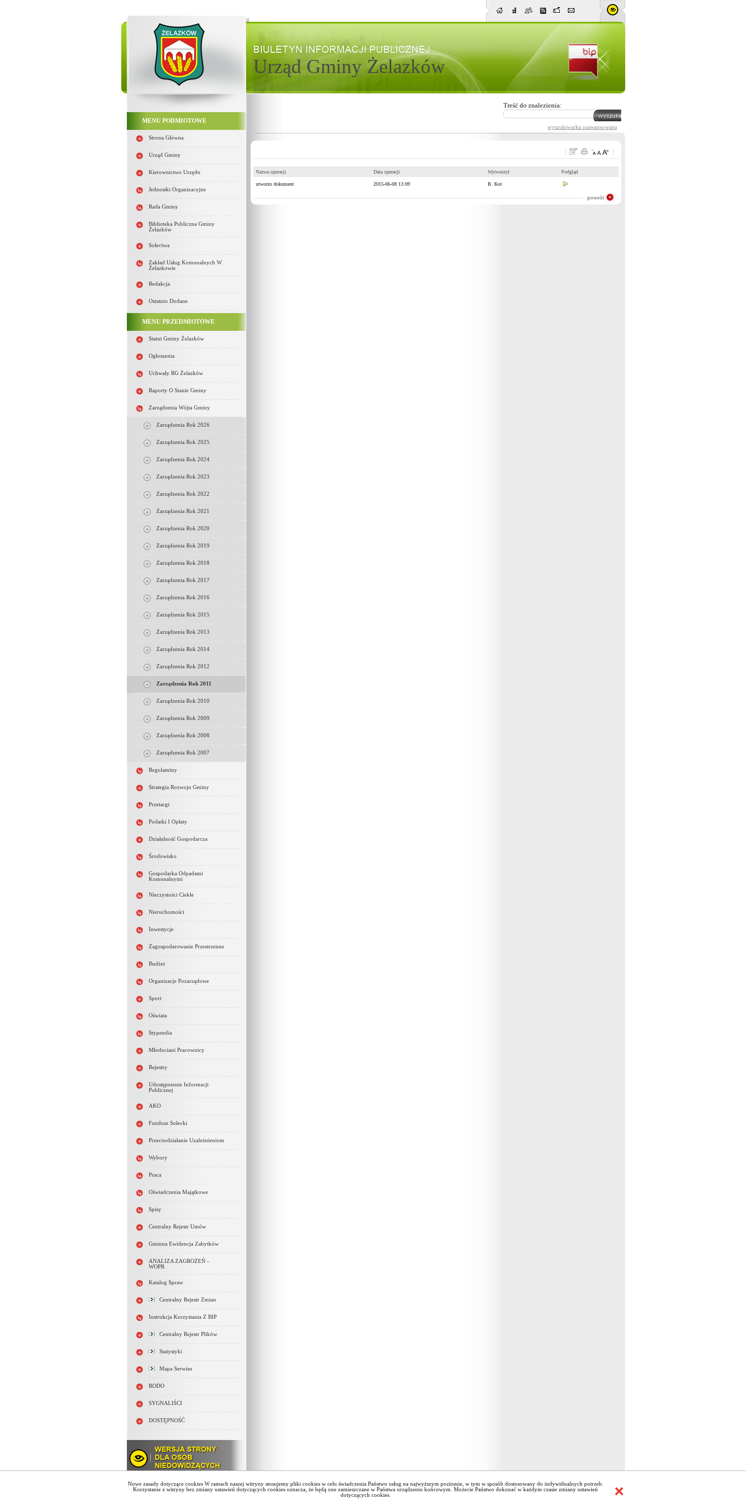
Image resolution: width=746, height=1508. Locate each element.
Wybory (158, 1157)
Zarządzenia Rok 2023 (183, 476)
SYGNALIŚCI (165, 1403)
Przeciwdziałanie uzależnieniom (186, 1140)
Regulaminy (163, 770)
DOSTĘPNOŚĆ (167, 1420)
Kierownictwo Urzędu (174, 172)
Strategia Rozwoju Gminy (179, 787)
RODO (156, 1386)
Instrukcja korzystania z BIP (183, 1317)
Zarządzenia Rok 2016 (183, 597)
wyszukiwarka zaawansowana (582, 127)
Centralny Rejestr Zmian (185, 1300)
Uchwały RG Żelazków (176, 373)
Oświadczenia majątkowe (178, 1192)
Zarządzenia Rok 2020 (183, 528)
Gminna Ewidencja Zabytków (184, 1244)
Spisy (155, 1209)
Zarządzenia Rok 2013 (183, 632)
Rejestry (158, 1067)
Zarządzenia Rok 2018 (183, 563)
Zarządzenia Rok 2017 (183, 580)
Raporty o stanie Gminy (178, 390)
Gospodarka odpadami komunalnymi (176, 876)
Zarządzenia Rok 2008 (183, 735)
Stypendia (160, 1033)
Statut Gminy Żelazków (176, 338)
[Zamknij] (619, 1491)
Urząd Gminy (165, 155)
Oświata (158, 1015)
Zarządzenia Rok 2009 (183, 718)
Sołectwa (159, 245)
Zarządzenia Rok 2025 (183, 442)
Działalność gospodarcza (178, 839)
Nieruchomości (166, 912)
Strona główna (166, 138)
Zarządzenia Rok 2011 (184, 684)
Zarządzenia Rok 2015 (183, 615)
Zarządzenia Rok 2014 (183, 649)
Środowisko (163, 856)
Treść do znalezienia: (532, 105)
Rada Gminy (163, 207)
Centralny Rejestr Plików (186, 1334)
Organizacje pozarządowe (179, 981)
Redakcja (159, 284)
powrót (595, 197)
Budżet (157, 964)
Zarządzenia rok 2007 (183, 753)
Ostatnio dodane (168, 301)
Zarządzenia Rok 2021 (183, 511)
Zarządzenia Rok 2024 (183, 459)
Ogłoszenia (162, 356)
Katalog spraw (166, 1282)
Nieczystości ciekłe (171, 895)
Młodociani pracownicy (177, 1050)
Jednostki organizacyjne (177, 189)
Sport (155, 998)
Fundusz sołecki (168, 1123)
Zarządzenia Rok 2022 (183, 494)
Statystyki (168, 1351)
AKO (155, 1106)
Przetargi (159, 804)
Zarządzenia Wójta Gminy (179, 407)
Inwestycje (161, 929)
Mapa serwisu (173, 1369)
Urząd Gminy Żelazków (349, 66)
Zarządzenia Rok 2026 (183, 425)
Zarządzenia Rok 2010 (183, 701)
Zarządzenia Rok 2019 (183, 546)
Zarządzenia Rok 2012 (183, 666)
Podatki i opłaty (168, 822)
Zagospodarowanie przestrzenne (186, 946)
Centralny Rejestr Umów (177, 1226)
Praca (155, 1175)
